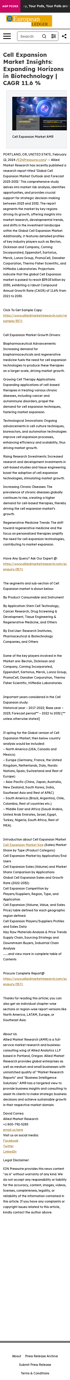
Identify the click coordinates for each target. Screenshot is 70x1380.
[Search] (44, 36)
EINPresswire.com (31, 160)
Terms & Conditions (35, 1373)
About (16, 1356)
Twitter (8, 1146)
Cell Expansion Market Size (23, 845)
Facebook (10, 1141)
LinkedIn (10, 1151)
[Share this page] (64, 36)
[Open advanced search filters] (53, 36)
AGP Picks (10, 6)
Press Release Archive (41, 1356)
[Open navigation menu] (7, 36)
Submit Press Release (35, 1365)
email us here (13, 1130)
